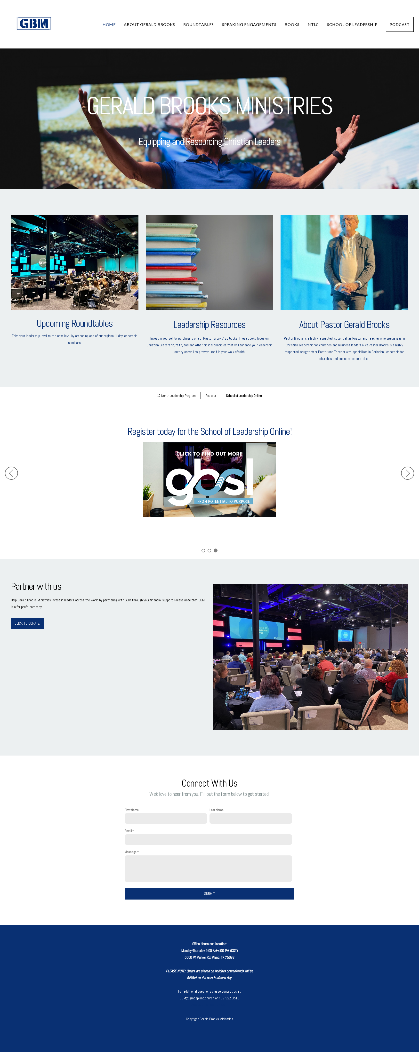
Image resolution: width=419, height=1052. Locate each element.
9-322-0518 (220, 1005)
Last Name (216, 810)
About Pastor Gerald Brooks (344, 325)
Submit (209, 893)
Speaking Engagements (249, 24)
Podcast (400, 24)
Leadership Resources (209, 325)
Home (109, 24)
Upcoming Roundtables (75, 323)
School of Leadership (352, 24)
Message (131, 852)
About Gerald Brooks (149, 24)
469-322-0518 (201, 1005)
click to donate (27, 623)
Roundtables (198, 24)
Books (292, 24)
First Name (132, 810)
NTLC (313, 24)
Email (128, 831)
